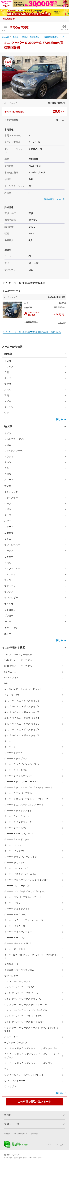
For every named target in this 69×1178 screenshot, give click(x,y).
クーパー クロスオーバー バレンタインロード (27, 880)
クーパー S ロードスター (17, 839)
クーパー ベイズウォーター (18, 932)
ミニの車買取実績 (51, 37)
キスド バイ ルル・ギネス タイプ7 (21, 735)
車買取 (15, 37)
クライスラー (11, 497)
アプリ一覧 (8, 1158)
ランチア (8, 591)
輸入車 (8, 426)
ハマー (7, 521)
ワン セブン (10, 1086)
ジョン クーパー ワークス (17, 981)
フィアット (10, 574)
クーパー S (9, 747)
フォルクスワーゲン (14, 450)
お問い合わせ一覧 (20, 1158)
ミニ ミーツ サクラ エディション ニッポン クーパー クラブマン (32, 1056)
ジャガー (8, 539)
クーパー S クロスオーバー (18, 776)
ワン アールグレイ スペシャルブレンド (24, 1075)
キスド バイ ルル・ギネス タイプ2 (21, 706)
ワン (6, 1069)
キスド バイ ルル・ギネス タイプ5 (21, 724)
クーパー (8, 741)
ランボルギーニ (12, 597)
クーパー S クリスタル (15, 770)
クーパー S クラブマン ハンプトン (21, 764)
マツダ (7, 384)
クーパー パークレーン (15, 914)
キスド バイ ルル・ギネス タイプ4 (21, 718)
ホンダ (7, 378)
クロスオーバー (12, 964)
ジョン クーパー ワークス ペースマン (23, 1016)
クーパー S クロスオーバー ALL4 (21, 781)
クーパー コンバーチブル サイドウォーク (25, 891)
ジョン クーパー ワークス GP (19, 987)
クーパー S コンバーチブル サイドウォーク (26, 799)
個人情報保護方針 (20, 1134)
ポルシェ (8, 462)
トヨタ (7, 360)
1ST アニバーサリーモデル (18, 654)
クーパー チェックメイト (17, 908)
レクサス (8, 366)
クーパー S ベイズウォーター (19, 822)
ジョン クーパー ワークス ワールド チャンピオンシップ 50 (31, 1029)
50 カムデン (10, 672)
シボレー (8, 509)
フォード (8, 526)
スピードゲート (12, 1036)
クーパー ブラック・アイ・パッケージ (23, 920)
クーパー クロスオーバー (17, 868)
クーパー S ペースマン (15, 828)
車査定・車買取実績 (30, 37)
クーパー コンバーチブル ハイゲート (23, 897)
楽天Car (5, 37)
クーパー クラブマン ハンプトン (20, 856)
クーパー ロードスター (15, 949)
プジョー (8, 615)
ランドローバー (12, 544)
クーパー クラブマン (14, 851)
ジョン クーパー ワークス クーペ (21, 993)
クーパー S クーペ (13, 752)
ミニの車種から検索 (13, 647)
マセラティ (10, 586)
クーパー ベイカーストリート (19, 926)
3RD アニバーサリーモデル (18, 666)
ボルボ (7, 633)
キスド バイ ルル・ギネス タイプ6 (21, 729)
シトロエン (10, 610)
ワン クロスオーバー (14, 1080)
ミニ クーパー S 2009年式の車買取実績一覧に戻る (32, 332)
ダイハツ (8, 407)
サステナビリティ (36, 1158)
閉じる (59, 419)
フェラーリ (10, 580)
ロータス (8, 550)
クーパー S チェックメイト (18, 810)
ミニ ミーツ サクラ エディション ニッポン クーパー (30, 1048)
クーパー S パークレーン (17, 816)
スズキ (7, 401)
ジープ (7, 503)
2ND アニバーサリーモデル (18, 660)
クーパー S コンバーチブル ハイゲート (24, 804)
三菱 (6, 395)
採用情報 (34, 1134)
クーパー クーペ (12, 845)
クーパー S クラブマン (15, 758)
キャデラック (11, 492)
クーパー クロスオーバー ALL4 (20, 874)
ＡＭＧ (7, 473)
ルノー (7, 621)
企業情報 (7, 1134)
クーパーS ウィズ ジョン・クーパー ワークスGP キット (31, 957)
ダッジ (7, 515)
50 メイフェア (11, 677)
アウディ (8, 456)
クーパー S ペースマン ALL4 (18, 833)
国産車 (8, 353)
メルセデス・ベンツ (14, 439)
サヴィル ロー (11, 975)
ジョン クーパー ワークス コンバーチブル (25, 1010)
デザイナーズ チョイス (15, 1042)
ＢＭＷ (7, 445)
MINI (6, 683)
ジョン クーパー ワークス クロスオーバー (25, 1004)
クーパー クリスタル (14, 862)
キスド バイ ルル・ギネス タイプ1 (21, 700)
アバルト (8, 563)
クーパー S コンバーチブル (18, 793)
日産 (6, 372)
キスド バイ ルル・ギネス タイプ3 (21, 712)
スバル (7, 389)
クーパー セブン (12, 903)
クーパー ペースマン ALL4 (17, 943)
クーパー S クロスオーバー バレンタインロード (28, 787)
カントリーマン (12, 695)
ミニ (6, 468)
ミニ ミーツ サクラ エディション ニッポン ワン (28, 1063)
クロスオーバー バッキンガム (19, 970)
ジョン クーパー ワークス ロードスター (24, 1022)
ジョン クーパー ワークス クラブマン (23, 998)
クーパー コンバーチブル (17, 885)
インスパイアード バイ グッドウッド (23, 689)
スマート (8, 479)
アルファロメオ (12, 568)
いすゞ (7, 412)
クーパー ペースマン (14, 937)
